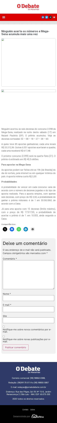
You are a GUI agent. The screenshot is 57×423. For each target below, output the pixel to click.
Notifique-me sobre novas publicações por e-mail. (27, 340)
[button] (3, 17)
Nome (7, 294)
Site (5, 316)
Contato (25, 410)
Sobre (32, 410)
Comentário (10, 259)
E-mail (7, 305)
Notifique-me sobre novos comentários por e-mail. (27, 330)
